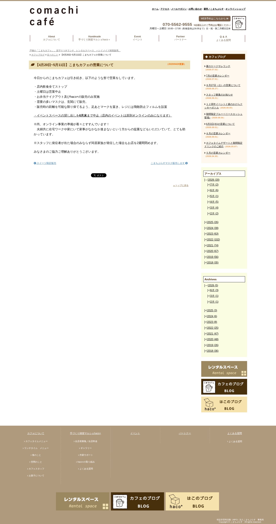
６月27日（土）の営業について (223, 85)
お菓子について (36, 475)
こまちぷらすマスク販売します (168, 163)
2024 (213, 228)
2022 (214, 239)
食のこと (36, 455)
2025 (213, 222)
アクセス (164, 9)
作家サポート (86, 455)
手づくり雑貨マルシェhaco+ (85, 433)
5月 (214, 196)
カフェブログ (38, 55)
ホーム (155, 9)
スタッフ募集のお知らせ (219, 94)
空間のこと (36, 462)
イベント (135, 433)
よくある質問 (86, 468)
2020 (213, 251)
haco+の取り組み (86, 462)
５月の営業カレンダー (218, 152)
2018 (213, 262)
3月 (214, 207)
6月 (214, 190)
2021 (213, 245)
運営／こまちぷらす (214, 9)
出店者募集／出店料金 (86, 441)
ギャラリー (86, 448)
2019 (213, 256)
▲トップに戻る (181, 185)
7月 (214, 184)
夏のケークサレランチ (218, 66)
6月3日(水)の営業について (220, 124)
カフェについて (35, 433)
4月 (214, 201)
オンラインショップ (235, 9)
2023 (213, 233)
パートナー (185, 433)
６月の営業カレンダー (218, 133)
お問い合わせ (195, 9)
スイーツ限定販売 (46, 163)
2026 (214, 179)
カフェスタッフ (36, 468)
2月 (214, 213)
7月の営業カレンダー (217, 75)
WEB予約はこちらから (213, 18)
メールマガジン (179, 9)
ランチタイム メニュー (36, 448)
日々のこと (52, 55)
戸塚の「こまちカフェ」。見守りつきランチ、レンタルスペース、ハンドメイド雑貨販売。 (75, 50)
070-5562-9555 (177, 24)
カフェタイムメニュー (36, 441)
